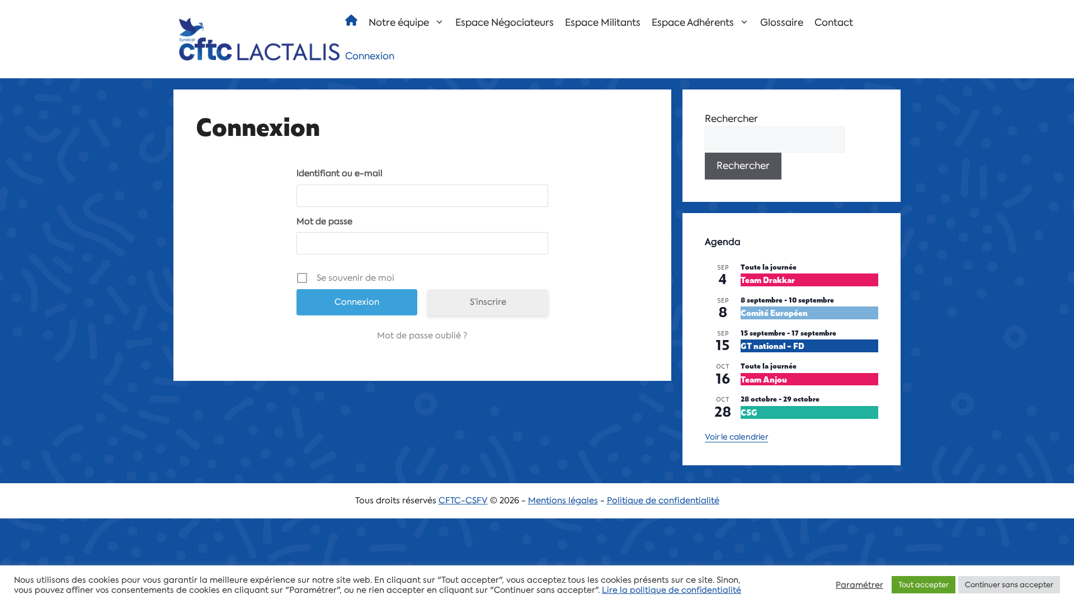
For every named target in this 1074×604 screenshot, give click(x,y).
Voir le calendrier (736, 437)
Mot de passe (324, 221)
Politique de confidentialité (663, 500)
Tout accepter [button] (923, 584)
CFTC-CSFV (463, 500)
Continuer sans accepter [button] (1009, 584)
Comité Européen (774, 312)
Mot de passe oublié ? (422, 335)
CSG (749, 412)
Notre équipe (399, 22)
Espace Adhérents (693, 22)
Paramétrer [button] (859, 585)
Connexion (369, 56)
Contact (833, 22)
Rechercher (731, 118)
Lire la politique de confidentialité (671, 590)
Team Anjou (764, 379)
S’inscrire (488, 302)
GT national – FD (772, 345)
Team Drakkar (768, 279)
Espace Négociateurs (504, 22)
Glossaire (781, 22)
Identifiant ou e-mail (339, 173)
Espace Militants (602, 22)
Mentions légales (563, 500)
